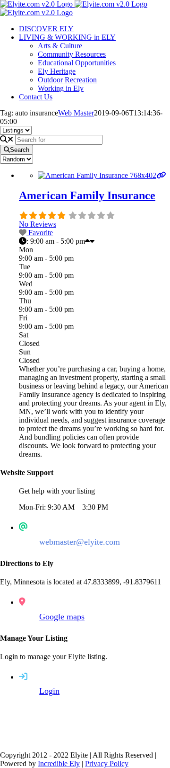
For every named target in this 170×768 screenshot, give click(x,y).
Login (49, 691)
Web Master (76, 113)
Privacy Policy (106, 763)
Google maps (62, 616)
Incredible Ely (59, 763)
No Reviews (37, 224)
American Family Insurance (87, 195)
